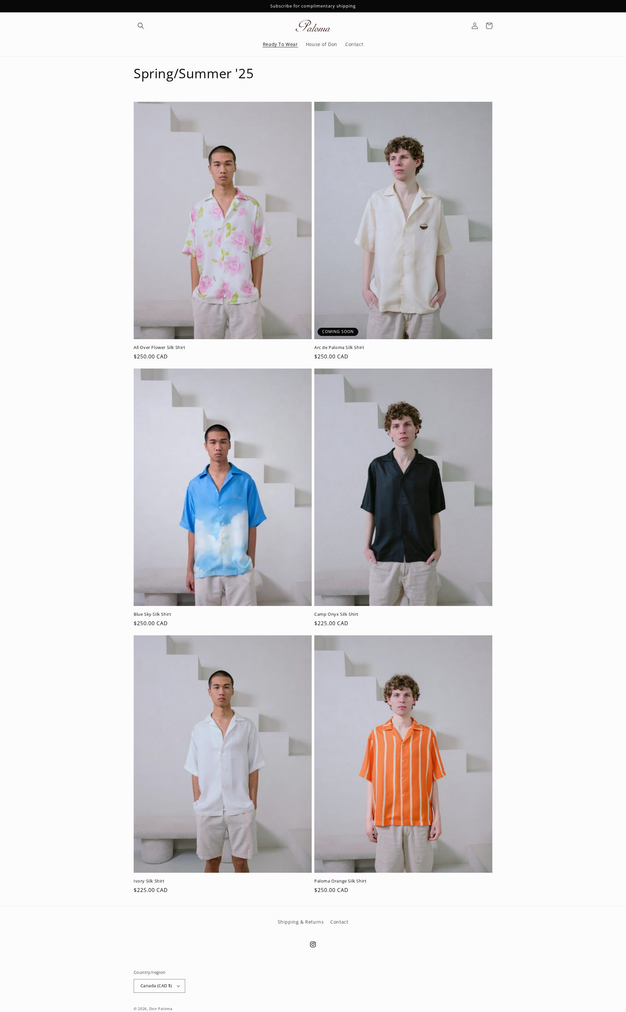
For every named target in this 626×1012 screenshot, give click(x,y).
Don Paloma (160, 1008)
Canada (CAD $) (156, 986)
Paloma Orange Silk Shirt (340, 881)
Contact (339, 922)
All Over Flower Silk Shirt (160, 347)
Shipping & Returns (301, 922)
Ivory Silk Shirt (149, 881)
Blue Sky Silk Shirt (152, 614)
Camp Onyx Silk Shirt (336, 614)
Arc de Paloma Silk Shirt (339, 347)
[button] (141, 26)
